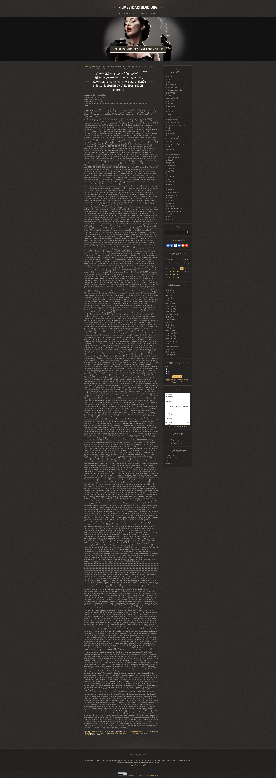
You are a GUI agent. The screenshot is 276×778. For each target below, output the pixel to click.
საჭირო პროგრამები (173, 136)
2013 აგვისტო (170, 303)
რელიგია (169, 109)
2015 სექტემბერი (172, 333)
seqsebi (125, 731)
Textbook (169, 463)
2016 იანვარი (170, 344)
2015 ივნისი (170, 325)
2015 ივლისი (170, 328)
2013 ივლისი (170, 301)
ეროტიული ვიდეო (96, 733)
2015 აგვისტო (170, 330)
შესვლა (143, 765)
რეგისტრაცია (134, 765)
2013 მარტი (170, 290)
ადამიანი (169, 76)
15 (181, 271)
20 (174, 274)
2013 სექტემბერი (172, 306)
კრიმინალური (171, 187)
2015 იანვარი (170, 311)
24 (188, 274)
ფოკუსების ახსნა (172, 138)
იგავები (168, 128)
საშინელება (170, 200)
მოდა (168, 146)
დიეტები (169, 130)
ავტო (168, 79)
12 (170, 271)
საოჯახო (169, 216)
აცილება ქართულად (115, 733)
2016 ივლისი (170, 352)
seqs (145, 733)
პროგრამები (170, 163)
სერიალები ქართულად (174, 208)
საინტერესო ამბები (172, 157)
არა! (169, 373)
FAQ (167, 460)
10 (188, 268)
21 (178, 274)
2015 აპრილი (170, 320)
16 (185, 271)
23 (185, 274)
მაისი (98, 66)
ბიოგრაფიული (171, 165)
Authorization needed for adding (177, 426)
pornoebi (86, 734)
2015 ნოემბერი (171, 338)
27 (174, 277)
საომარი (169, 198)
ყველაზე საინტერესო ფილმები (177, 144)
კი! (168, 369)
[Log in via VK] (179, 245)
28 (178, 277)
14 (178, 271)
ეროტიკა (105, 733)
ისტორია (169, 95)
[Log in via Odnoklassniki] (183, 245)
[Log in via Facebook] (171, 245)
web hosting (150, 775)
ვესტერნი (169, 179)
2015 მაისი (169, 322)
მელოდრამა (170, 189)
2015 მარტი (170, 317)
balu (115, 731)
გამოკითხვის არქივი (181, 379)
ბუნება (168, 82)
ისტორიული (170, 181)
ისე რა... (170, 371)
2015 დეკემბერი (171, 341)
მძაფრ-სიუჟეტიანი (172, 192)
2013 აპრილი (170, 293)
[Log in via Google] (175, 245)
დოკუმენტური (171, 171)
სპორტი (168, 114)
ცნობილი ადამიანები (173, 117)
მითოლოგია (170, 106)
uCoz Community (171, 458)
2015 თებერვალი (172, 314)
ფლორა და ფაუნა (172, 122)
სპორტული (170, 203)
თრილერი (169, 214)
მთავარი (87, 66)
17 (188, 271)
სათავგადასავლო (172, 195)
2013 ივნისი (170, 298)
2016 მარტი (170, 349)
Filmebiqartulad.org (138, 7)
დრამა (168, 173)
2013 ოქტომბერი (171, 309)
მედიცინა (169, 152)
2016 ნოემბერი (171, 355)
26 (170, 277)
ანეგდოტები (170, 133)
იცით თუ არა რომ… (172, 98)
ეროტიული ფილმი (128, 733)
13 (174, 271)
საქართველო (170, 111)
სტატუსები (169, 141)
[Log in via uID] (168, 245)
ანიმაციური (170, 160)
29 (181, 277)
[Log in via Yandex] (186, 245)
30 (185, 277)
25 (167, 277)
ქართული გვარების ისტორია (176, 125)
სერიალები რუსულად (173, 211)
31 (188, 277)
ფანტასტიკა (170, 206)
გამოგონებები (171, 84)
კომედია (169, 184)
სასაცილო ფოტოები (173, 154)
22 (181, 274)
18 (167, 274)
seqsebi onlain (139, 733)
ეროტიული (95, 731)
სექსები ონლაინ (133, 731)
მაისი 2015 (170, 259)
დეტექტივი (170, 168)
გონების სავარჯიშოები (174, 90)
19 (170, 274)
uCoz (156, 775)
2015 (93, 66)
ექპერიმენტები (171, 93)
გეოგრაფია (170, 149)
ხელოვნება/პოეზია (172, 119)
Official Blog (170, 455)
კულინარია (170, 101)
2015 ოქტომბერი (171, 336)
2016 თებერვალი (172, 346)
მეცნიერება (170, 103)
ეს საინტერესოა (171, 87)
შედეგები (169, 379)
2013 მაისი (169, 295)
